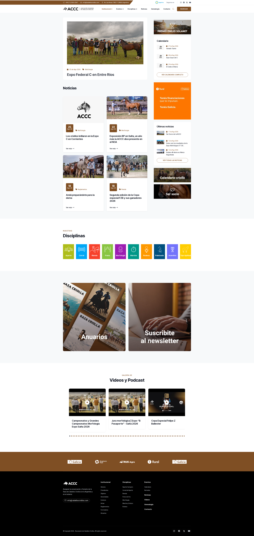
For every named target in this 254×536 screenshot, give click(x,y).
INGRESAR (184, 9)
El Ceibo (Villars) (172, 67)
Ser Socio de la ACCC (173, 134)
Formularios (104, 510)
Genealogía (155, 9)
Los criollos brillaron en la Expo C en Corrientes (82, 137)
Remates (147, 490)
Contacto (166, 9)
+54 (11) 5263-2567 (71, 2)
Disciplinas (132, 9)
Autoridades (104, 497)
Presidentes (104, 490)
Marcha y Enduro (128, 503)
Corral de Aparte (128, 490)
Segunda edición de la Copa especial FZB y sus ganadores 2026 (126, 198)
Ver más (69, 149)
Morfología (126, 500)
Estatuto (103, 500)
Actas (102, 503)
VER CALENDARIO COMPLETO (172, 75)
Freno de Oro (127, 497)
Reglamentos (105, 506)
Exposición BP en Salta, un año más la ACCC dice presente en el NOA (126, 139)
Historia (103, 487)
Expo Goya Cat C (172, 58)
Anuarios (103, 513)
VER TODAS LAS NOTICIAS (172, 160)
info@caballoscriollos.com (91, 2)
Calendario (147, 487)
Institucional (106, 9)
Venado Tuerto (171, 48)
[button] (69, 436)
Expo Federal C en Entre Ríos (90, 74)
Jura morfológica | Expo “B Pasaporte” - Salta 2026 (126, 422)
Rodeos (125, 506)
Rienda (125, 493)
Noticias (144, 9)
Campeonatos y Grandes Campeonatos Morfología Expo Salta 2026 (86, 423)
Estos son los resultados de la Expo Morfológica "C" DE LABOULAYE (176, 145)
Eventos (119, 9)
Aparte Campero (128, 487)
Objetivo (103, 493)
